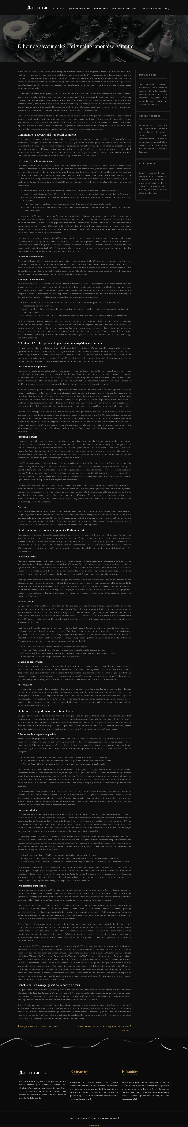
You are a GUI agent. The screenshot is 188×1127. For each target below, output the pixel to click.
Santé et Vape (101, 8)
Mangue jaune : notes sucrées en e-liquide (39, 1026)
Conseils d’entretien (151, 8)
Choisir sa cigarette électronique (73, 8)
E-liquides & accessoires (124, 8)
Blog (167, 8)
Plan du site (94, 1125)
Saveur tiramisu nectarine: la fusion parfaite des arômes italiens (103, 1028)
